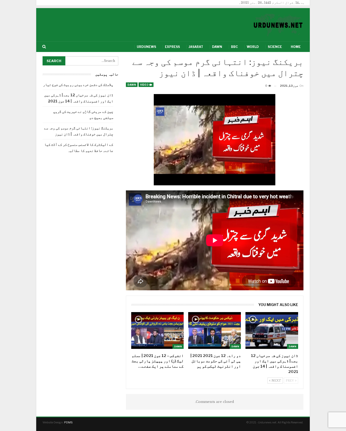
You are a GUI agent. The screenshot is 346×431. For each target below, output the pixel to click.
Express (172, 47)
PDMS (68, 422)
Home (296, 47)
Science (275, 47)
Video (144, 84)
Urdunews (146, 47)
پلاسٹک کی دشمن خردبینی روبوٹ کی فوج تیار (78, 84)
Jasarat (196, 47)
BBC (234, 47)
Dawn (217, 47)
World (253, 47)
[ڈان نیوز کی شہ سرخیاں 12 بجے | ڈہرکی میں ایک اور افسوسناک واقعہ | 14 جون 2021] (271, 330)
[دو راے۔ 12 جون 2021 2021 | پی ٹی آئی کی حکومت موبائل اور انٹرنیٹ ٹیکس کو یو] (214, 330)
